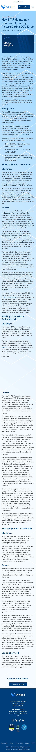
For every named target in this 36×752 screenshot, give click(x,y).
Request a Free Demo (18, 684)
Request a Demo (23, 7)
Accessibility (4, 743)
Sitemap (27, 743)
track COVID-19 (20, 150)
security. (5, 347)
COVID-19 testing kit (9, 297)
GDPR (33, 743)
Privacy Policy (19, 743)
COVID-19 (23, 135)
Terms (11, 743)
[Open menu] (33, 7)
